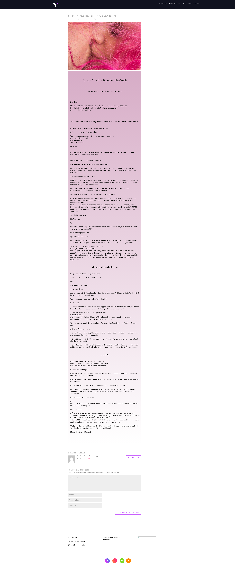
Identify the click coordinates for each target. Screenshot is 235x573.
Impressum (73, 537)
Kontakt (197, 3)
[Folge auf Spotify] (122, 560)
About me (163, 3)
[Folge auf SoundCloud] (128, 560)
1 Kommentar (104, 19)
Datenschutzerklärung (76, 541)
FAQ (189, 3)
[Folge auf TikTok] (107, 560)
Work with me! (175, 3)
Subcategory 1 (95, 19)
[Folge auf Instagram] (114, 560)
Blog (184, 3)
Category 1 (87, 19)
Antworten (133, 458)
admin (72, 19)
